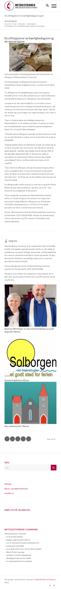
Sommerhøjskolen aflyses (17, 380)
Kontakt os (9, 493)
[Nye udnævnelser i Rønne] (30, 403)
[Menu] (52, 6)
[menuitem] (46, 6)
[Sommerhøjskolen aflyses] (30, 357)
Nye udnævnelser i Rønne (17, 426)
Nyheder (8, 484)
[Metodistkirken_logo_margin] (25, 6)
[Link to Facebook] (50, 585)
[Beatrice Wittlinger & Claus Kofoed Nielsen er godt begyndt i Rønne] (30, 305)
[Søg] (46, 6)
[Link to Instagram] (54, 585)
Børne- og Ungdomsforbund (16, 489)
